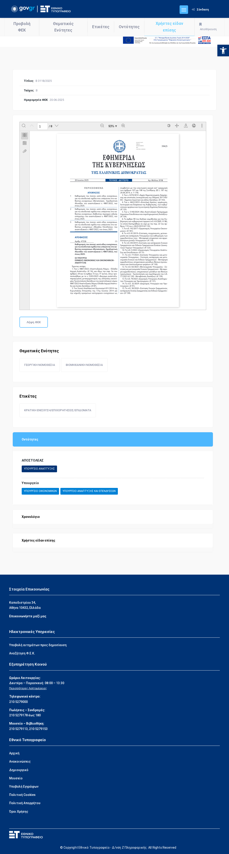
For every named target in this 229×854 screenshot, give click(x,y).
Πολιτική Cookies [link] (22, 795)
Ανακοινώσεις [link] (20, 761)
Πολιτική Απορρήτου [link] (24, 803)
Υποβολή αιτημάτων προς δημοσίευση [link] (38, 645)
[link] (223, 50)
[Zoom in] (123, 126)
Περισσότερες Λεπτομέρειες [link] (28, 688)
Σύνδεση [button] (203, 9)
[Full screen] (176, 126)
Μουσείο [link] (16, 778)
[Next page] (56, 126)
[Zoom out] (102, 126)
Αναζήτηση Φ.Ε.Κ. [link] (22, 653)
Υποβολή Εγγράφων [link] (23, 786)
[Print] (193, 126)
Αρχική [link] (14, 753)
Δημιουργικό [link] (18, 770)
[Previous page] (31, 126)
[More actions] (202, 126)
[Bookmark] (24, 144)
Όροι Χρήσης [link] (18, 811)
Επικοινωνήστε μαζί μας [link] (27, 616)
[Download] (185, 126)
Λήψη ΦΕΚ (34, 322)
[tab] (25, 136)
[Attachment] (24, 152)
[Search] (23, 126)
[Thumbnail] (24, 135)
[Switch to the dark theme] (168, 126)
